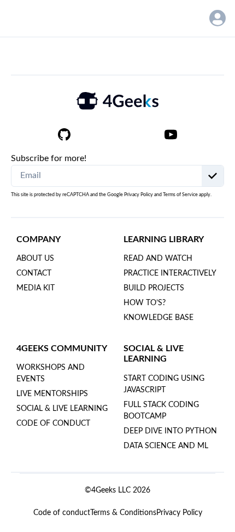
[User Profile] (217, 18)
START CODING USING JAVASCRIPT (164, 384)
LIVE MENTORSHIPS (52, 394)
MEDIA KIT (35, 288)
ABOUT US (35, 258)
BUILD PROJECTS (154, 288)
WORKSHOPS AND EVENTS (50, 373)
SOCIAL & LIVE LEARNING (62, 409)
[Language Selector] (189, 18)
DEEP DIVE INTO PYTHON (170, 431)
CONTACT (33, 273)
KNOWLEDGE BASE (158, 318)
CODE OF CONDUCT (53, 423)
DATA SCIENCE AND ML (166, 446)
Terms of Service (180, 194)
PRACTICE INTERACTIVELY (170, 273)
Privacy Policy (138, 194)
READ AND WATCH (158, 258)
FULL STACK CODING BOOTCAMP (161, 410)
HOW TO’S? (145, 303)
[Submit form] (213, 175)
